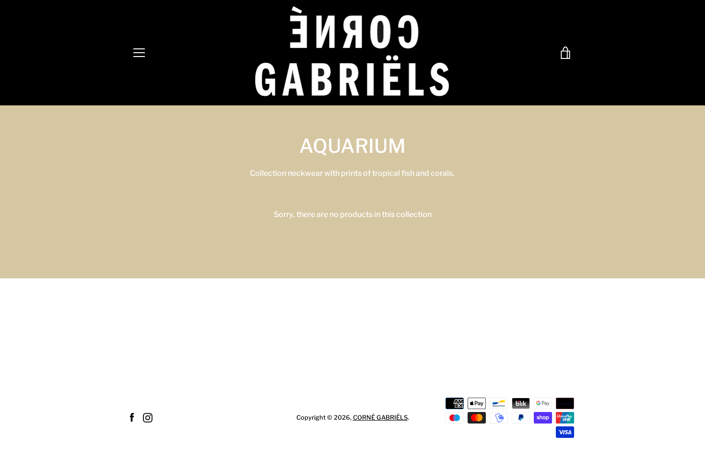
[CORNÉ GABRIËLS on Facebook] (132, 417)
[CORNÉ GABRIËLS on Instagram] (148, 417)
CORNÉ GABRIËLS (380, 417)
